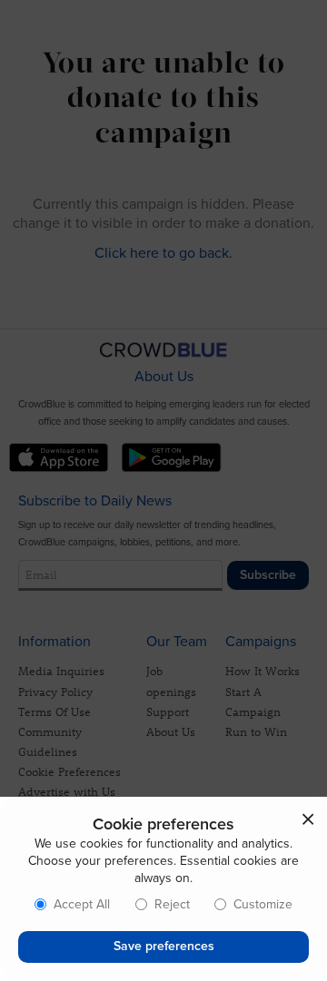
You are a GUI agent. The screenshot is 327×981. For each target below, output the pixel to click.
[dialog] (163, 889)
